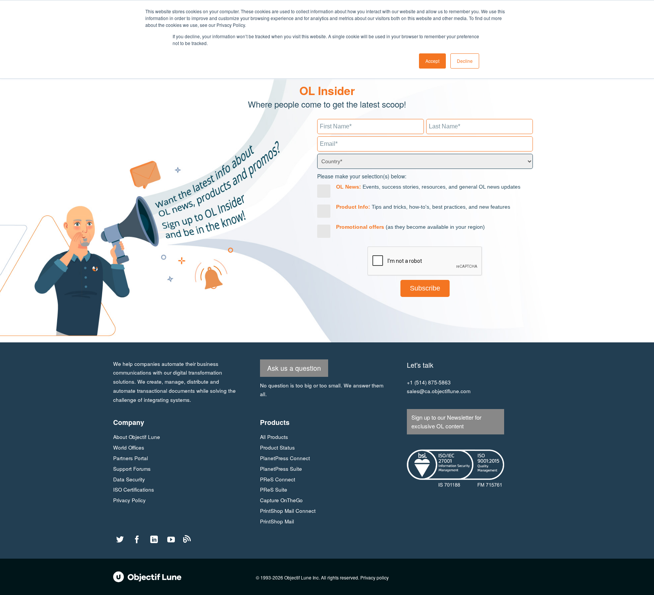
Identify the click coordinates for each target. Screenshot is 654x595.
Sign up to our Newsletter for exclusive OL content (446, 421)
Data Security (129, 479)
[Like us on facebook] (137, 540)
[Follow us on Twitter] (120, 540)
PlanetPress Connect (285, 458)
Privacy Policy (129, 500)
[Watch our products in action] (171, 540)
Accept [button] (432, 61)
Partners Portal (130, 458)
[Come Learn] (187, 540)
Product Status (277, 447)
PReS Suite (273, 489)
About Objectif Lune (136, 436)
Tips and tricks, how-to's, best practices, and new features (423, 207)
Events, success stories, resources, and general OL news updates (428, 187)
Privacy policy (374, 577)
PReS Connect (277, 479)
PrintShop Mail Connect (288, 510)
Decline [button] (465, 61)
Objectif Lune (147, 576)
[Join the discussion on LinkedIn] (154, 540)
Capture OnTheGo (281, 500)
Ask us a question (294, 368)
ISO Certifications (133, 489)
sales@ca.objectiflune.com (438, 391)
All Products (274, 436)
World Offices (128, 447)
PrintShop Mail (277, 521)
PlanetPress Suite (281, 468)
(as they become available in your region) (410, 227)
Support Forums (132, 468)
